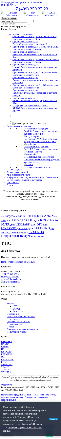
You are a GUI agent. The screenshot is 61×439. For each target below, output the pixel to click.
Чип (30, 236)
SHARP (5, 367)
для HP (27, 220)
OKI (3, 357)
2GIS (14, 306)
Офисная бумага (15, 169)
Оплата (16, 319)
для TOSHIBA (15, 232)
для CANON (45, 216)
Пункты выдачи (14, 324)
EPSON (5, 346)
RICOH (4, 362)
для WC (23, 232)
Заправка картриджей (17, 172)
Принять (53, 419)
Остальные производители (37, 167)
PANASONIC (7, 359)
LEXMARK (7, 354)
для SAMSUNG (39, 228)
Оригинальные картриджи (20, 34)
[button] (13, 26)
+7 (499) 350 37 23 (30, 8)
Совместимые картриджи (19, 126)
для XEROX (35, 232)
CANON (5, 344)
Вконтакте (17, 311)
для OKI (36, 224)
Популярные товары (17, 332)
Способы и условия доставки (21, 316)
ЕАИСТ (16, 309)
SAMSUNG (6, 364)
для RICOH (22, 228)
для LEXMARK (20, 224)
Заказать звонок (9, 18)
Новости (11, 326)
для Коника (40, 236)
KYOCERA (6, 352)
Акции (10, 185)
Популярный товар (14, 236)
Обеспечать (6, 385)
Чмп (34, 236)
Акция (15, 216)
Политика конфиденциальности (22, 329)
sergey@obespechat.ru (11, 279)
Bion (2, 216)
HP (2, 349)
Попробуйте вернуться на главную (18, 262)
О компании (13, 314)
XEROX (5, 369)
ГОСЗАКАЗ (13, 182)
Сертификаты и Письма (18, 321)
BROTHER (6, 341)
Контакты (11, 303)
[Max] (32, 14)
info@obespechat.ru (10, 276)
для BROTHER (27, 215)
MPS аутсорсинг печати (18, 175)
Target (9, 216)
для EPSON (14, 220)
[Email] (51, 14)
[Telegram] (11, 14)
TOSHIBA (6, 372)
